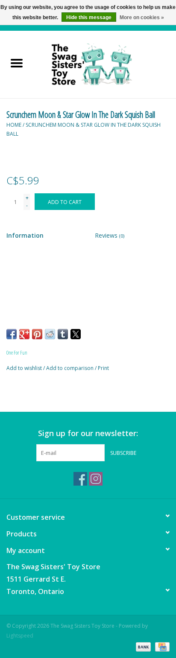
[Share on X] (75, 334)
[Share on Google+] (24, 334)
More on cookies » (142, 17)
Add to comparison (70, 368)
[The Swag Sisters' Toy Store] (105, 64)
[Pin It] (37, 334)
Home (13, 124)
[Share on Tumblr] (63, 334)
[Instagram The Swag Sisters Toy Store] (96, 479)
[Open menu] (16, 62)
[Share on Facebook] (11, 334)
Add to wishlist (24, 368)
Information (25, 235)
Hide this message (88, 17)
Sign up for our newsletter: (88, 433)
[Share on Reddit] (50, 334)
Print (103, 368)
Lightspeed (19, 635)
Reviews (109, 235)
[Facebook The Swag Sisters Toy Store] (80, 479)
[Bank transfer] (142, 646)
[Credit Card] (161, 646)
